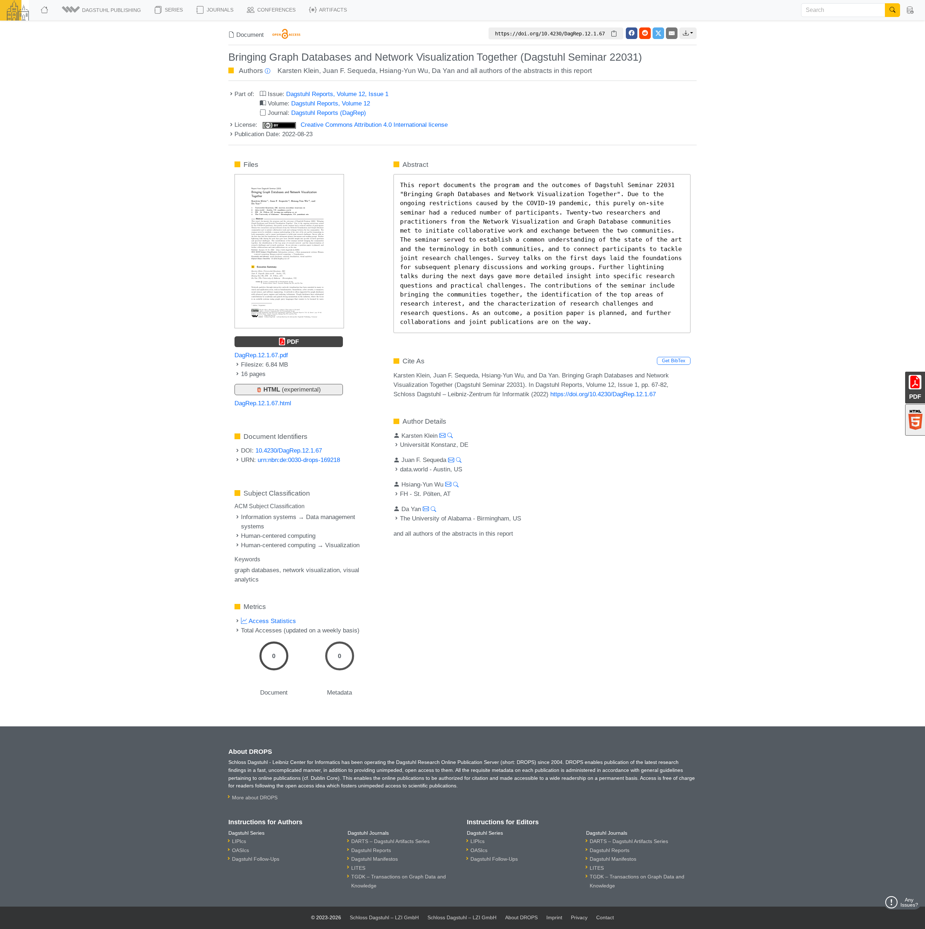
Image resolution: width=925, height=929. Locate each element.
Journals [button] (219, 10)
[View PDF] (289, 250)
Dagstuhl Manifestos (374, 859)
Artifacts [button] (332, 10)
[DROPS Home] (45, 10)
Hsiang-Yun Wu (403, 70)
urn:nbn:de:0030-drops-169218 (299, 459)
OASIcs (240, 850)
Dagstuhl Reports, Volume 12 (330, 103)
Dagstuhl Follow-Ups (255, 859)
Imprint (554, 917)
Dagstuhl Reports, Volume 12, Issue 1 (337, 94)
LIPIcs (239, 841)
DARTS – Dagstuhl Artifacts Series (390, 841)
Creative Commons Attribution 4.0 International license (373, 124)
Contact (605, 917)
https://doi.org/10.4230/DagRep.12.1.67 (603, 394)
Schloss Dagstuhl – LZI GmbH (384, 917)
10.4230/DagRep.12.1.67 (288, 450)
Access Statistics (271, 621)
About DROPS (521, 917)
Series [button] (173, 10)
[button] (102, 10)
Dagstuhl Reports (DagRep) (328, 112)
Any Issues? (909, 902)
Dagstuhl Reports (371, 850)
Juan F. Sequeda (349, 70)
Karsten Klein (298, 70)
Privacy (579, 917)
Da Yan (443, 70)
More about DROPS (255, 797)
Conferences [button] (276, 10)
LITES (358, 868)
